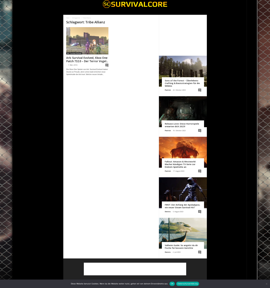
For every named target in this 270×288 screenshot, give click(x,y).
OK (172, 284)
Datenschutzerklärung (188, 284)
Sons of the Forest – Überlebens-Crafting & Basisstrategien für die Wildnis (182, 83)
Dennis (168, 211)
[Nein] (266, 283)
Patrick (168, 90)
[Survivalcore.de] (135, 4)
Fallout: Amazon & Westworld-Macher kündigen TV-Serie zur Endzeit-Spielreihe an (180, 164)
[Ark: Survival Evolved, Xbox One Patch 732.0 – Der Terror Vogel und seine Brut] (87, 40)
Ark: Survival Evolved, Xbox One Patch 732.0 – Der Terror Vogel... (87, 59)
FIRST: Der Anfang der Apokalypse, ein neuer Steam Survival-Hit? (182, 206)
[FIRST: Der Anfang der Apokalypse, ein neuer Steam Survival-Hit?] (183, 192)
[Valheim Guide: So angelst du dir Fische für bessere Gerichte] (183, 233)
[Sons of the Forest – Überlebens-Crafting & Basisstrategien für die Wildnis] (183, 71)
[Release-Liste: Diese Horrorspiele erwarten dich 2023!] (183, 111)
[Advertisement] (183, 35)
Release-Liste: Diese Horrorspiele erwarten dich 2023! (182, 125)
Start (67, 18)
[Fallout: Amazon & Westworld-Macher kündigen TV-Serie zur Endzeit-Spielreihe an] (183, 152)
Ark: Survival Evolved (74, 53)
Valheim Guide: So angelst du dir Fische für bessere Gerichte (181, 246)
